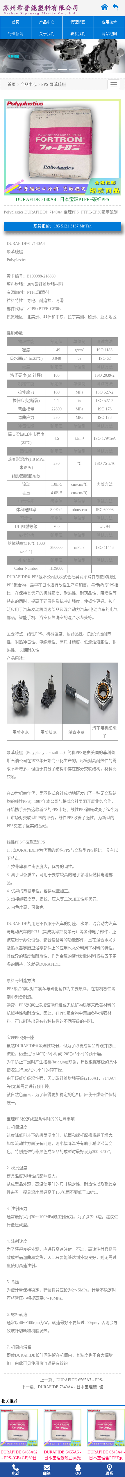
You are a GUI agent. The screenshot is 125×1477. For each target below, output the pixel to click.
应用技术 (109, 22)
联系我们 (77, 33)
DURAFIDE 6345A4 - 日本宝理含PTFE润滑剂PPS (106, 1458)
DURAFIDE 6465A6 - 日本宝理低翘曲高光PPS (62, 1458)
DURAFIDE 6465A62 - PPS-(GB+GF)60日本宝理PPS (19, 1458)
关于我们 (46, 33)
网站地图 (109, 33)
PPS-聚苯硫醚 (53, 84)
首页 (15, 22)
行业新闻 (15, 33)
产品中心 (46, 22)
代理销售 (77, 22)
